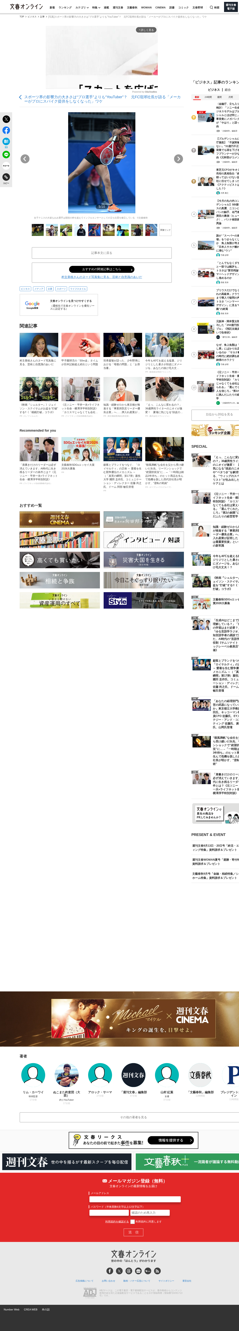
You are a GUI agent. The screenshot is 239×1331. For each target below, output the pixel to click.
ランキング (65, 7)
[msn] (148, 1271)
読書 (172, 7)
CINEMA (160, 7)
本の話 (46, 1309)
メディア (38, 289)
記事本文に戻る (101, 252)
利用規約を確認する (117, 1221)
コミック (183, 7)
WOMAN (146, 7)
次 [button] (178, 158)
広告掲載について (85, 1281)
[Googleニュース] (138, 1271)
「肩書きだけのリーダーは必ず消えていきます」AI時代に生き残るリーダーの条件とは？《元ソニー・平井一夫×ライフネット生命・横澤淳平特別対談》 (39, 473)
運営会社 (186, 1281)
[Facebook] (109, 1271)
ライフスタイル (78, 289)
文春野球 (198, 7)
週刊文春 (118, 7)
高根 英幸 (225, 282)
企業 (50, 289)
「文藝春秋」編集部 (229, 131)
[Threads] (128, 1271)
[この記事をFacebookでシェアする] (6, 131)
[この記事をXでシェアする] (6, 119)
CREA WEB (30, 1309)
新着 (52, 7)
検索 (216, 7)
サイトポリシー (166, 1281)
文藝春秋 (132, 7)
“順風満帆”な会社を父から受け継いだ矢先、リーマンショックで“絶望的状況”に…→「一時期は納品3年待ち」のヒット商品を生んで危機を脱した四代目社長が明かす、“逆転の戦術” (164, 475)
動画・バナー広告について (136, 1281)
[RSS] (157, 1271)
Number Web (11, 1309)
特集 (94, 7)
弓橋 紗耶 (225, 255)
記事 (42, 17)
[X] (119, 1271)
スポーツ (61, 289)
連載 (106, 7)
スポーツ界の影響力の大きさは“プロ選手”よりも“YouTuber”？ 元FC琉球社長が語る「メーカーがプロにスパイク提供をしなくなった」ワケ (102, 99)
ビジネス (32, 17)
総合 (228, 89)
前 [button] (25, 158)
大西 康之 (225, 193)
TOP (22, 17)
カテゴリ (80, 7)
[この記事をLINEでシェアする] (6, 155)
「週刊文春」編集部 (229, 337)
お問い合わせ (108, 1281)
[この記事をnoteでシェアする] (6, 166)
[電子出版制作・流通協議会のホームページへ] (90, 1293)
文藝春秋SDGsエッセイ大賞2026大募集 (77, 468)
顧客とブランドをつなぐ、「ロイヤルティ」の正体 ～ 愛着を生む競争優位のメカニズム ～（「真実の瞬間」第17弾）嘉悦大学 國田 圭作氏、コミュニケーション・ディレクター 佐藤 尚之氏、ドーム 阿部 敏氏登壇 (122, 477)
